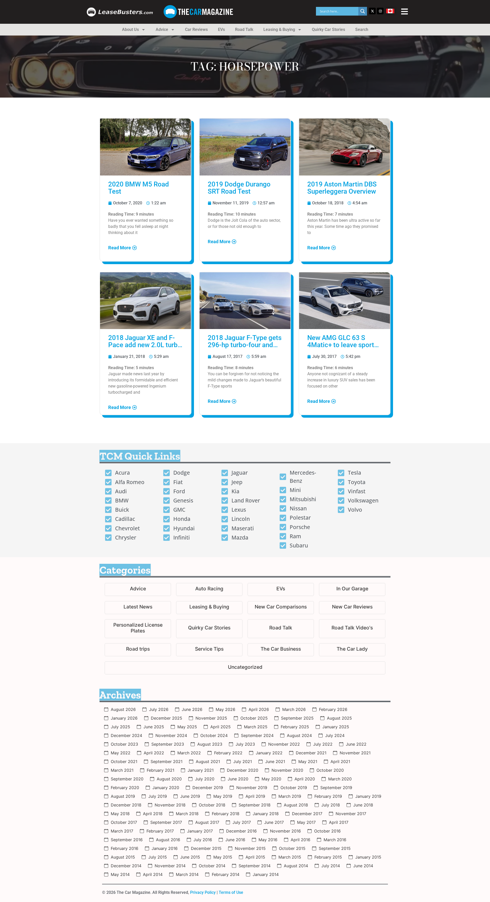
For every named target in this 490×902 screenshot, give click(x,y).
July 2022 (323, 744)
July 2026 (158, 709)
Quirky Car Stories (328, 29)
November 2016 (285, 831)
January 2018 (266, 813)
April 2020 (305, 778)
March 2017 (122, 831)
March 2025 (255, 726)
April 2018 (153, 813)
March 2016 (335, 839)
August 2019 (123, 796)
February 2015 (328, 857)
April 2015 (255, 857)
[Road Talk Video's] (352, 628)
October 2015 (292, 848)
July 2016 (202, 839)
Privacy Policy (203, 892)
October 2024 (214, 735)
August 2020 (169, 778)
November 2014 (170, 865)
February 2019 (328, 796)
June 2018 (363, 804)
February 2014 (225, 874)
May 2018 (120, 813)
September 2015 (335, 848)
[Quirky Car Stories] (209, 628)
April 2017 (338, 822)
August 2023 (209, 744)
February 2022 (228, 752)
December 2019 (207, 787)
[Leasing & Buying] (209, 607)
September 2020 (127, 778)
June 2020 (238, 778)
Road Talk (244, 29)
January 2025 (335, 726)
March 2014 (187, 874)
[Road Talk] (281, 628)
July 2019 (157, 796)
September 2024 (257, 735)
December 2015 (206, 848)
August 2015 (123, 857)
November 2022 (284, 744)
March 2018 (187, 813)
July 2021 (242, 761)
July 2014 (330, 865)
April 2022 (154, 752)
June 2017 (274, 822)
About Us (130, 29)
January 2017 (200, 831)
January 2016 (165, 848)
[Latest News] (138, 607)
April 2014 (153, 874)
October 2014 (212, 865)
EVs (221, 29)
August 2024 (299, 735)
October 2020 (330, 770)
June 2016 (235, 839)
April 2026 (259, 709)
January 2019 (368, 796)
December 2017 (307, 813)
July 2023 (245, 744)
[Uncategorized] (245, 668)
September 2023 (167, 744)
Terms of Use (231, 892)
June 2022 (356, 744)
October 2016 (327, 831)
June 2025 (153, 726)
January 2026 (124, 718)
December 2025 (166, 718)
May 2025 (187, 726)
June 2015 (190, 857)
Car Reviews (196, 29)
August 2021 (208, 761)
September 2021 (166, 761)
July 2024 (335, 735)
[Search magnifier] (362, 11)
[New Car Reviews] (352, 607)
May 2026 (225, 709)
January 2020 (165, 787)
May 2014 (120, 874)
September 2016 (127, 839)
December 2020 (242, 770)
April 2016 (300, 839)
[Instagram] (380, 11)
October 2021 (124, 761)
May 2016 (268, 839)
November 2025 (211, 718)
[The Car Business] (281, 649)
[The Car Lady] (352, 649)
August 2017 (207, 822)
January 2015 (368, 857)
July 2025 (120, 726)
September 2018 (255, 804)
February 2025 (295, 726)
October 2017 (124, 822)
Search (361, 29)
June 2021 (275, 761)
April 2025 (220, 726)
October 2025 (254, 718)
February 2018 (225, 813)
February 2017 (160, 831)
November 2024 (171, 735)
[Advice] (138, 589)
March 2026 (294, 709)
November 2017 (351, 813)
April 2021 (340, 761)
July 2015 (157, 857)
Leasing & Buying (279, 29)
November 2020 (287, 770)
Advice (162, 29)
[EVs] (281, 589)
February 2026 (333, 709)
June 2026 (192, 709)
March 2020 (340, 778)
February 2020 (125, 787)
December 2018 (126, 804)
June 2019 (190, 796)
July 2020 (204, 778)
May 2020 (271, 778)
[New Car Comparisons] (281, 607)
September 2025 (297, 718)
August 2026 (123, 709)
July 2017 (241, 822)
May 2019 (222, 796)
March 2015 (289, 857)
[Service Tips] (209, 649)
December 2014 (126, 865)
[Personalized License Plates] (138, 628)
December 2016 (241, 831)
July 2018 (330, 804)
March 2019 (289, 796)
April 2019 (255, 796)
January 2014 (266, 874)
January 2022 (269, 752)
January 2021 (201, 770)
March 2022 (189, 752)
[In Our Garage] (352, 589)
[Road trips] (138, 649)
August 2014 (296, 865)
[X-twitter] (372, 11)
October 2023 (124, 744)
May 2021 (307, 761)
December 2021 (311, 752)
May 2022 (120, 752)
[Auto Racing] (209, 589)
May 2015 (222, 857)
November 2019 (251, 787)
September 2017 (166, 822)
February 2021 (160, 770)
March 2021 (122, 770)
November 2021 (355, 752)
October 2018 (212, 804)
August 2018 (296, 804)
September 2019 (336, 787)
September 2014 (255, 865)
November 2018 (170, 804)
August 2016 (168, 839)
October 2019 (293, 787)
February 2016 (124, 848)
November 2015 (250, 848)
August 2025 (339, 718)
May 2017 (306, 822)
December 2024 (126, 735)
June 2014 (363, 865)
